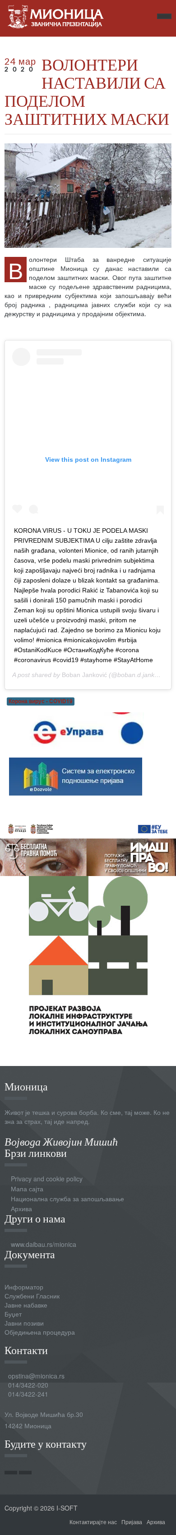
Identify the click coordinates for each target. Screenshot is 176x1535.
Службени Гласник (32, 1295)
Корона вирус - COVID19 (41, 701)
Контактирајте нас (93, 1522)
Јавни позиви (24, 1322)
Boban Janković (84, 674)
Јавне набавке (26, 1304)
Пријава (131, 1522)
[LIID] (88, 953)
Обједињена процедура (40, 1331)
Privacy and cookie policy (47, 1178)
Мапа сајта (27, 1188)
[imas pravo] (88, 846)
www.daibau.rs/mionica (43, 1244)
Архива (21, 1208)
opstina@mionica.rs (36, 1375)
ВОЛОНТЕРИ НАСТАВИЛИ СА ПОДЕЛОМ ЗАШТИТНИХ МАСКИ (87, 91)
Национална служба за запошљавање (67, 1198)
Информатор (24, 1286)
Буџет (13, 1313)
